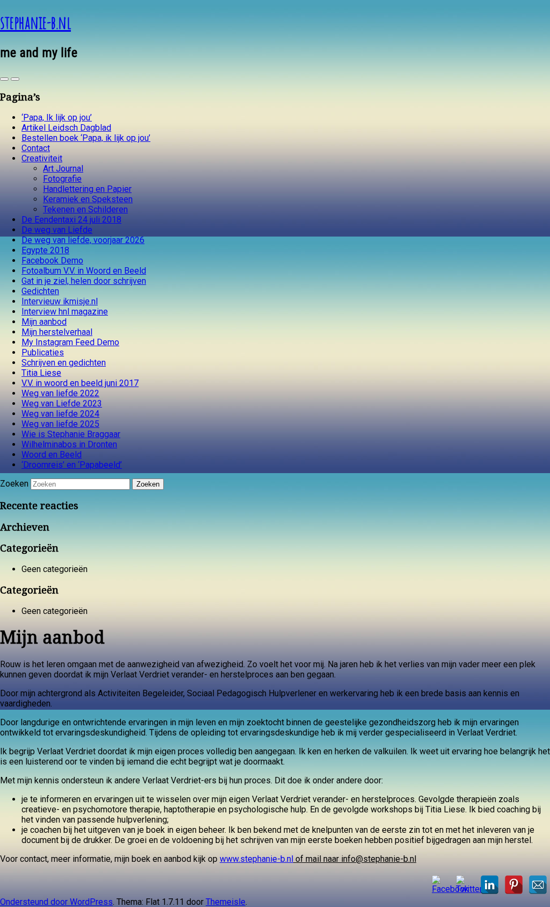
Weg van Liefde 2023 (61, 403)
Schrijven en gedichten (63, 363)
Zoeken (14, 484)
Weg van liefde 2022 (60, 393)
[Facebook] (441, 884)
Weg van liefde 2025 (60, 424)
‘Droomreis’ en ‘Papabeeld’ (71, 465)
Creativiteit (41, 158)
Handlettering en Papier (87, 189)
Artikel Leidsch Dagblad (66, 128)
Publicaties (42, 352)
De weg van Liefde (56, 230)
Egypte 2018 (45, 250)
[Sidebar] (4, 79)
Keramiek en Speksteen (88, 199)
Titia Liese (41, 373)
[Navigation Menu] (15, 79)
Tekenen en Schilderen (85, 209)
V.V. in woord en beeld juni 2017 (80, 383)
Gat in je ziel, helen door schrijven (83, 281)
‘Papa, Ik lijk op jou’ (56, 117)
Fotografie (62, 179)
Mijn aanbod (44, 322)
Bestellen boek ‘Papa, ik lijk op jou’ (85, 138)
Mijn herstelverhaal (56, 332)
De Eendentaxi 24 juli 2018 (71, 220)
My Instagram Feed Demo (70, 342)
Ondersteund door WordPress (56, 902)
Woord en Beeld (51, 454)
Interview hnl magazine (64, 311)
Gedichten (40, 291)
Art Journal (63, 168)
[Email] (538, 884)
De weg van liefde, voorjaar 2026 (82, 240)
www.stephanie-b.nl (256, 859)
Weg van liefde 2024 (60, 414)
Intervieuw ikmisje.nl (59, 301)
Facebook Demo (52, 260)
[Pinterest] (513, 884)
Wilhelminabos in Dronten (69, 444)
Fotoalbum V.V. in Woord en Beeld (83, 271)
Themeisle (225, 902)
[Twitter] (465, 884)
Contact (35, 148)
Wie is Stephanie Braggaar (70, 434)
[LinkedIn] (489, 884)
